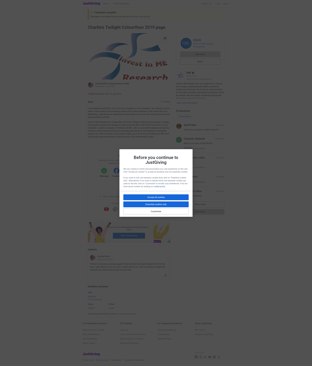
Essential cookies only (156, 204)
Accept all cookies (156, 197)
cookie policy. (160, 186)
